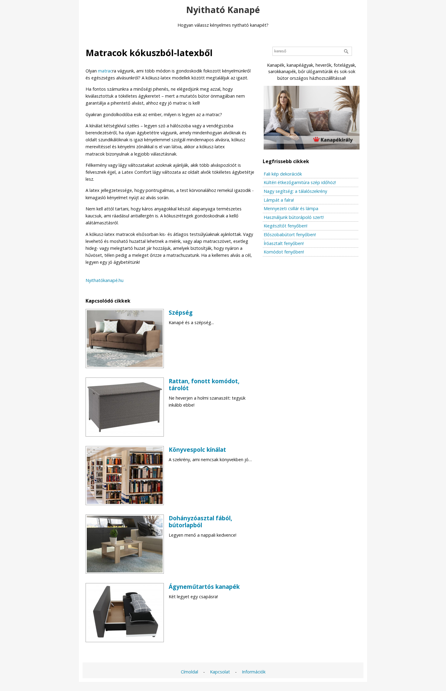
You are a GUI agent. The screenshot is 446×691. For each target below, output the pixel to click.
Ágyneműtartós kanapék (204, 586)
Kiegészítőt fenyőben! (285, 226)
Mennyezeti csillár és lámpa (291, 208)
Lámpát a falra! (279, 200)
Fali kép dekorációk (283, 174)
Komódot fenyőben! (284, 252)
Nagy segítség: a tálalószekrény (295, 191)
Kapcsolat (220, 672)
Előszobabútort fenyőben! (290, 234)
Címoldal (189, 672)
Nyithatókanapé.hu (104, 280)
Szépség (181, 312)
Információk (253, 672)
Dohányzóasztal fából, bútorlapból (200, 521)
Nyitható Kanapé (223, 9)
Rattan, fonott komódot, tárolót (204, 384)
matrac (105, 71)
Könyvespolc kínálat (197, 449)
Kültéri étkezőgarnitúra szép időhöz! (300, 182)
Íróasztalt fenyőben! (284, 243)
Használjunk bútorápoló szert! (294, 217)
